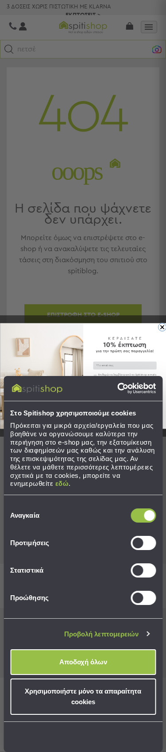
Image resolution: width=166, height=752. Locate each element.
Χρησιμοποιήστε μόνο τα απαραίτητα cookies (83, 696)
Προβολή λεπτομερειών (101, 634)
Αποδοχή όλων (83, 662)
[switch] (143, 543)
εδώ (62, 483)
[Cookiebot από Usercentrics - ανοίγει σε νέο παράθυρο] (118, 388)
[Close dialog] (162, 327)
